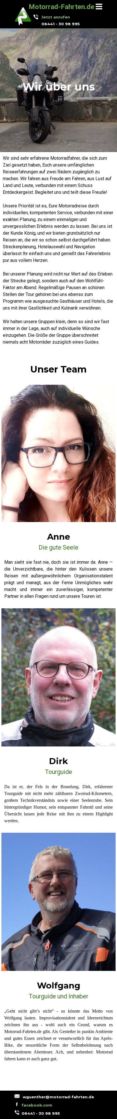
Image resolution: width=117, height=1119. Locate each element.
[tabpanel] (62, 20)
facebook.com (37, 1105)
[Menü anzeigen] (99, 6)
